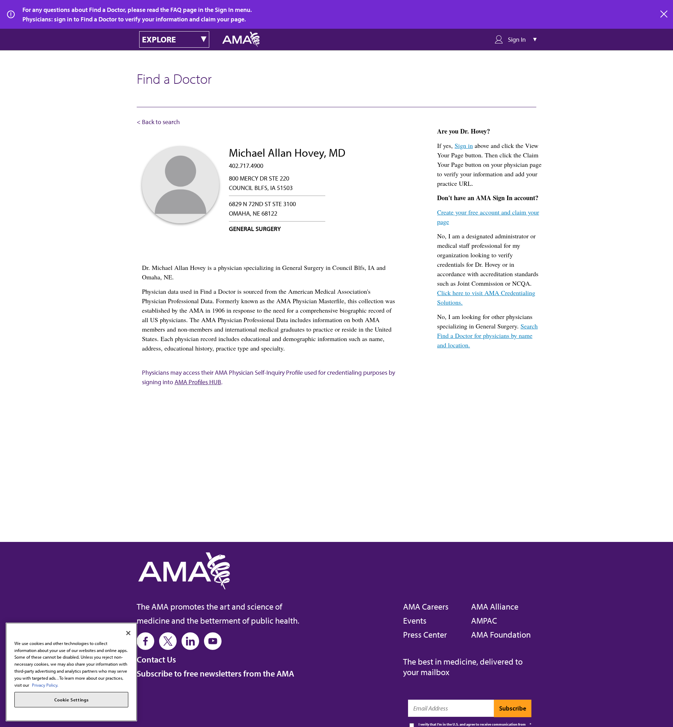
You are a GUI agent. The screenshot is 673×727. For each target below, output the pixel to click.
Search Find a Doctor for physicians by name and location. (487, 335)
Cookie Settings (71, 699)
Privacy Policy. (45, 684)
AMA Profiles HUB (198, 382)
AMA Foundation (501, 634)
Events (415, 620)
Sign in (464, 145)
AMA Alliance (494, 606)
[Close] (128, 633)
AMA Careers (426, 606)
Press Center (425, 634)
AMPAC (484, 620)
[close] (664, 14)
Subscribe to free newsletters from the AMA (215, 673)
